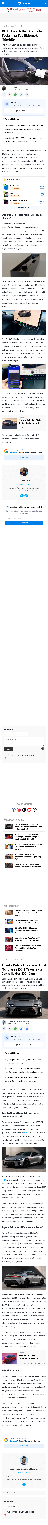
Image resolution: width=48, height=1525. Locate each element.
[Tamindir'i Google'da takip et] (24, 454)
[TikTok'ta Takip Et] (35, 810)
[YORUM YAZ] (21, 96)
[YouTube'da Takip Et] (29, 810)
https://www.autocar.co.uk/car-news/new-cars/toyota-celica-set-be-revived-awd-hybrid (26, 1493)
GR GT (27, 1132)
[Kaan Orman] (24, 469)
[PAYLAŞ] (4, 96)
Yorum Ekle (10, 1506)
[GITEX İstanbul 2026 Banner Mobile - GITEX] (24, 10)
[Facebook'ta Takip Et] (14, 810)
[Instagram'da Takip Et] (19, 810)
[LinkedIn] (26, 495)
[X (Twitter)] (22, 495)
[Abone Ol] (26, 94)
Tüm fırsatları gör (24, 208)
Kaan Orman (12, 88)
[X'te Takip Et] (24, 810)
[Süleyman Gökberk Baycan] (24, 1457)
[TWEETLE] (10, 96)
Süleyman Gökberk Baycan (18, 1021)
